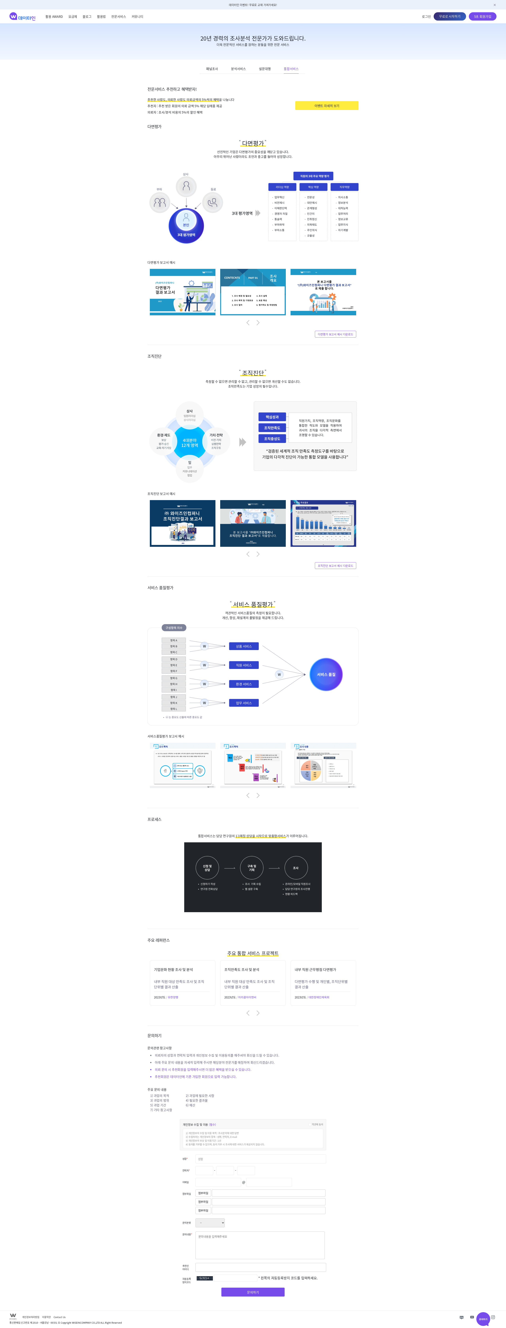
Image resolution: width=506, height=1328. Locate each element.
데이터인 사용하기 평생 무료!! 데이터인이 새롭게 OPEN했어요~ (253, 5)
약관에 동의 (317, 1124)
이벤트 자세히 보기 (326, 105)
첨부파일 (203, 1193)
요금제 (72, 16)
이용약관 (46, 1317)
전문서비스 (118, 16)
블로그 (87, 16)
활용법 (101, 16)
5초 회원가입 (482, 16)
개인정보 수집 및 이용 (199, 1124)
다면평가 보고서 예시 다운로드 (335, 334)
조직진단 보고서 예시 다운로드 (335, 566)
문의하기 (253, 1292)
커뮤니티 (137, 16)
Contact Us (60, 1317)
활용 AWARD (54, 16)
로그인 (426, 16)
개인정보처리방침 (30, 1317)
